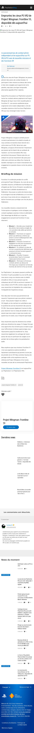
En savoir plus (11, 427)
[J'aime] (25, 569)
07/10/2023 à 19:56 (11, 527)
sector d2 (20, 385)
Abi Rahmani (10, 66)
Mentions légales (7, 728)
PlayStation (11, 8)
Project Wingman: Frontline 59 (11, 368)
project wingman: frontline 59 (9, 385)
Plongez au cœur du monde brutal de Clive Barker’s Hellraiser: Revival (24, 626)
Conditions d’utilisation (9, 723)
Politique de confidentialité (22, 724)
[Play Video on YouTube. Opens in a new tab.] (29, 131)
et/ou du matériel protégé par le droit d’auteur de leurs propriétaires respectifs (15, 714)
